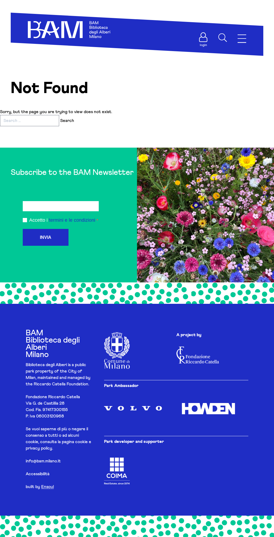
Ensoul (47, 487)
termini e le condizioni (72, 220)
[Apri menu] (242, 38)
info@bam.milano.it (43, 461)
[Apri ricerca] (222, 37)
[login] (203, 37)
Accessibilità (38, 474)
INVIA (45, 237)
